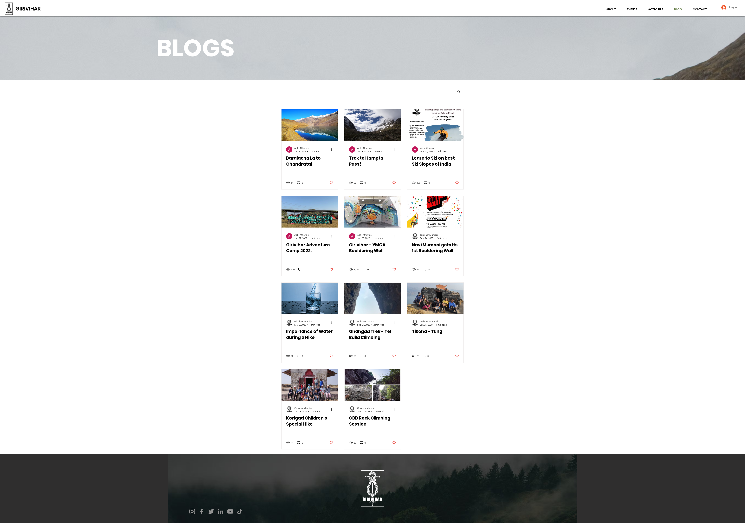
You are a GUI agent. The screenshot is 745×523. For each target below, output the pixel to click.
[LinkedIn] (220, 511)
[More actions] (332, 149)
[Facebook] (201, 511)
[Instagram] (192, 511)
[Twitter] (211, 511)
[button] (459, 92)
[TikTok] (239, 511)
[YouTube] (230, 511)
